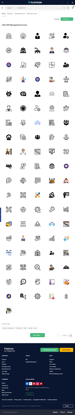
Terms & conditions (7, 399)
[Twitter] (30, 383)
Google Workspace (31, 362)
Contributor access (49, 350)
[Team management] (66, 123)
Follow (51, 371)
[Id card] (66, 296)
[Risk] (52, 108)
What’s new (5, 395)
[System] (9, 50)
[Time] (23, 282)
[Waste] (23, 209)
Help (50, 355)
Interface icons (32, 13)
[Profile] (66, 36)
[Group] (23, 108)
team (25, 328)
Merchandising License (56, 373)
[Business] (66, 137)
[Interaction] (9, 267)
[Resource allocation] (66, 108)
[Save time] (52, 209)
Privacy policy (18, 399)
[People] (66, 180)
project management (8, 328)
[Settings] (37, 296)
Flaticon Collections (55, 369)
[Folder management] (37, 180)
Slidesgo (69, 412)
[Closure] (23, 123)
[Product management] (52, 137)
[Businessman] (37, 94)
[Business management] (23, 152)
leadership (19, 328)
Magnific (55, 412)
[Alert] (9, 166)
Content (5, 355)
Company (5, 379)
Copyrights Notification (39, 399)
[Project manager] (66, 65)
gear (35, 328)
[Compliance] (52, 296)
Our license (5, 388)
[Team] (9, 94)
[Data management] (23, 137)
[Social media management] (52, 195)
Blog (3, 390)
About (3, 383)
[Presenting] (66, 195)
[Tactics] (23, 224)
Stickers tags (5, 373)
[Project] (23, 94)
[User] (52, 253)
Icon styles (52, 364)
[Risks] (37, 267)
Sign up (29, 394)
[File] (9, 224)
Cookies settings (52, 399)
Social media (30, 379)
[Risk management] (9, 137)
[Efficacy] (52, 238)
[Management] (9, 36)
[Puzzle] (52, 65)
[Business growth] (66, 209)
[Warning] (37, 209)
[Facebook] (27, 383)
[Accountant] (23, 65)
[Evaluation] (66, 94)
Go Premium (66, 350)
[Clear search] (64, 8)
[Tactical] (66, 166)
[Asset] (37, 238)
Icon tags (4, 371)
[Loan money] (9, 296)
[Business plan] (52, 152)
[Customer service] (9, 180)
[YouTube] (41, 383)
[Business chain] (37, 123)
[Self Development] (9, 238)
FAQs (50, 362)
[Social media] (37, 282)
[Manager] (37, 36)
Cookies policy (27, 399)
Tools (28, 355)
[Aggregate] (23, 267)
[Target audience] (66, 267)
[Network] (23, 195)
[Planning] (52, 36)
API (27, 359)
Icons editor (52, 366)
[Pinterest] (34, 383)
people (30, 328)
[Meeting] (37, 50)
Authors (4, 359)
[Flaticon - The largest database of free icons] (35, 2)
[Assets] (23, 253)
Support (51, 359)
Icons (3, 13)
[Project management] (37, 65)
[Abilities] (37, 79)
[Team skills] (9, 65)
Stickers (10, 13)
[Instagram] (37, 383)
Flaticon (62, 412)
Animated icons (20, 13)
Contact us (5, 385)
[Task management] (23, 79)
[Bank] (37, 253)
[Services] (66, 152)
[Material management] (66, 282)
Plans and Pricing (6, 392)
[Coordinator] (52, 180)
